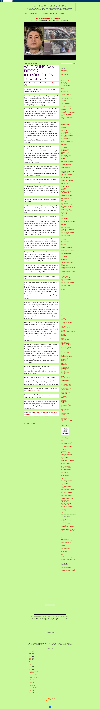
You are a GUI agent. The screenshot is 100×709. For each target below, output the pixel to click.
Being (62, 440)
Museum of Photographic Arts (67, 141)
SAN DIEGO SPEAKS (65, 86)
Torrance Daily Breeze (65, 398)
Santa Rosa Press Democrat (66, 390)
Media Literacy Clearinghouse (67, 161)
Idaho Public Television (65, 500)
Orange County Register (65, 377)
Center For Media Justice (66, 279)
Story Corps (63, 194)
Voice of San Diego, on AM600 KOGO (68, 112)
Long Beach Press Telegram (66, 356)
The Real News (64, 551)
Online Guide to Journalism (66, 156)
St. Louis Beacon (64, 484)
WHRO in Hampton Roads (66, 494)
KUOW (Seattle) (64, 449)
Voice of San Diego (64, 83)
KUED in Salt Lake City (65, 497)
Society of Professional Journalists (68, 271)
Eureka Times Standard (65, 327)
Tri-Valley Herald (64, 401)
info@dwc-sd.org (37, 397)
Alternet (62, 215)
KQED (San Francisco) (65, 448)
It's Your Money (64, 100)
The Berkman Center (65, 241)
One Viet (62, 376)
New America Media (65, 368)
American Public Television (66, 195)
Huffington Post (64, 330)
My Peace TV (63, 197)
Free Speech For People (65, 227)
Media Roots (63, 216)
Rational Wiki (63, 127)
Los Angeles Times (64, 359)
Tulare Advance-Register (66, 404)
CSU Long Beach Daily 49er (66, 322)
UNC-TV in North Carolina (66, 486)
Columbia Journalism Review (66, 247)
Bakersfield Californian (65, 317)
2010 (30, 693)
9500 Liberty (63, 543)
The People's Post (64, 91)
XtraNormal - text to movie (66, 164)
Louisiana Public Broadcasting (67, 506)
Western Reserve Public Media (67, 498)
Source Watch (63, 245)
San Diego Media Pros (65, 138)
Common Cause (64, 242)
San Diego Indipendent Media (66, 101)
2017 (30, 664)
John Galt (52, 698)
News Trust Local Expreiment (67, 159)
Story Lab (63, 261)
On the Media (63, 244)
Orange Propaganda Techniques (67, 135)
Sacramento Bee (64, 381)
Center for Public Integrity (66, 230)
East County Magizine (65, 111)
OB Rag (62, 88)
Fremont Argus (64, 336)
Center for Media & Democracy (67, 175)
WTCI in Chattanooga (65, 487)
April (32, 684)
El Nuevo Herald (64, 325)
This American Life (64, 259)
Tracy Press (63, 400)
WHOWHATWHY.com (65, 186)
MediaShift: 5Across (65, 152)
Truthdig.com (63, 402)
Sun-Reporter (63, 396)
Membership (45, 13)
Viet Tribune (63, 412)
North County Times (65, 372)
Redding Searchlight (65, 379)
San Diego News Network (66, 114)
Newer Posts (26, 421)
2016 (30, 666)
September (33, 674)
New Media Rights (64, 265)
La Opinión (63, 354)
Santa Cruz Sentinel (65, 389)
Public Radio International (66, 253)
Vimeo (62, 537)
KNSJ (62, 280)
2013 (30, 689)
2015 (30, 667)
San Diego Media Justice (50, 6)
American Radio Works (65, 233)
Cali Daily (63, 318)
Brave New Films (64, 218)
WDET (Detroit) (64, 470)
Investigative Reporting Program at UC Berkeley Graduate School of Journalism (68, 333)
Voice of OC (63, 414)
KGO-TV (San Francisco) (66, 347)
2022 (30, 656)
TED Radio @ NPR (64, 189)
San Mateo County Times (66, 388)
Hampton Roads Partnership (66, 495)
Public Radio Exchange (65, 285)
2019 (30, 661)
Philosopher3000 (52, 700)
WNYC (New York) (64, 472)
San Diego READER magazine (67, 108)
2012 (30, 690)
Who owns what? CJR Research (67, 162)
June (31, 680)
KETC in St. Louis (64, 483)
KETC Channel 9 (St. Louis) (66, 446)
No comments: (45, 416)
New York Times (64, 369)
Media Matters (64, 224)
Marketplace (63, 451)
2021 (30, 658)
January (32, 687)
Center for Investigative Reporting (67, 232)
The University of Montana (66, 469)
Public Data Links (53, 13)
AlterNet (62, 315)
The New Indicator (64, 82)
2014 (30, 669)
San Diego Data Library (65, 132)
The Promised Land (65, 223)
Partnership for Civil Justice (66, 181)
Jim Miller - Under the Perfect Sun (67, 80)
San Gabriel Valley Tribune (66, 385)
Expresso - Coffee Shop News (67, 90)
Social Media (61, 13)
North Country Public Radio (66, 492)
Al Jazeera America (65, 565)
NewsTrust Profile (64, 74)
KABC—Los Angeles (65, 342)
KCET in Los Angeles (65, 481)
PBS (62, 512)
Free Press (63, 274)
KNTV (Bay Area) (64, 348)
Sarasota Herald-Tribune (65, 392)
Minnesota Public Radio (65, 452)
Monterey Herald (64, 364)
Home (26, 13)
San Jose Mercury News (66, 387)
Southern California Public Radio (67, 229)
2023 (30, 654)
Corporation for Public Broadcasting (68, 221)
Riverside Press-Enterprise (66, 380)
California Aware (64, 185)
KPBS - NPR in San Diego (66, 277)
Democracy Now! (64, 276)
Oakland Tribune (64, 375)
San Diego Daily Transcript (66, 106)
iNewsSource (63, 118)
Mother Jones (63, 365)
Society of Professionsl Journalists (68, 570)
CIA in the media (64, 147)
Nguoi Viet (63, 371)
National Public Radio (65, 367)
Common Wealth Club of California (67, 250)
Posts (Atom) (32, 423)
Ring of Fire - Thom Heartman (67, 180)
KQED (62, 351)
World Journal (63, 419)
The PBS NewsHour (65, 475)
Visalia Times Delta (65, 413)
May (31, 682)
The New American (64, 178)
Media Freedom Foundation (66, 153)
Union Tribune (63, 104)
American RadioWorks (65, 438)
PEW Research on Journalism (67, 146)
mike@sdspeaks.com (65, 70)
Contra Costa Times (65, 321)
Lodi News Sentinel (64, 355)
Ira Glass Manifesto (65, 166)
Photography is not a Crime (66, 188)
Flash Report (63, 335)
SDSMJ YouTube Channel (66, 71)
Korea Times (63, 350)
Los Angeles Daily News (65, 358)
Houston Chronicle (64, 329)
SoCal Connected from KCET (66, 420)
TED (62, 554)
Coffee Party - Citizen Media (66, 204)
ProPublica (63, 258)
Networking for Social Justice (66, 117)
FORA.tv (62, 556)
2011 (30, 692)
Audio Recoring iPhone (65, 167)
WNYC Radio (63, 478)
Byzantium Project (64, 150)
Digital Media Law (64, 183)
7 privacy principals (65, 143)
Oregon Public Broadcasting (66, 455)
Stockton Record (64, 394)
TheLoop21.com (64, 397)
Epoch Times (63, 326)
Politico (62, 477)
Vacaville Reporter (64, 408)
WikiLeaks (63, 264)
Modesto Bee (63, 363)
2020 (30, 659)
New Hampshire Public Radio (66, 454)
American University (65, 510)
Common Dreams (64, 212)
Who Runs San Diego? (30, 63)
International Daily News (65, 340)
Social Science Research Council (67, 210)
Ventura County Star (65, 410)
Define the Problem (33, 13)
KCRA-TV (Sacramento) (65, 343)
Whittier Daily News (65, 418)
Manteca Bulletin (64, 360)
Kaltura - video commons (66, 542)
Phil (52, 699)
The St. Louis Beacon (65, 462)
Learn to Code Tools (65, 149)
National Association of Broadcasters (68, 572)
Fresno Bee (63, 338)
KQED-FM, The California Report (67, 352)
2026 (30, 650)
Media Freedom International (66, 198)
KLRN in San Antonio (65, 501)
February (33, 685)
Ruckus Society (64, 130)
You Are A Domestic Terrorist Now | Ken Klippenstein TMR (50, 18)
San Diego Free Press (65, 85)
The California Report (65, 252)
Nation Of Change (64, 203)
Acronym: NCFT (64, 201)
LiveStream (63, 158)
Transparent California (65, 124)
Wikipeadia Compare (65, 539)
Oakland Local (64, 373)
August (32, 676)
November (33, 671)
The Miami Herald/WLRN (66, 467)
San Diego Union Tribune (66, 383)
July (31, 679)
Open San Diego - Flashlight (66, 133)
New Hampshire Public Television (67, 489)
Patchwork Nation (64, 457)
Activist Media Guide (65, 129)
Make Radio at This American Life (67, 126)
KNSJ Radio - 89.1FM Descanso (67, 93)
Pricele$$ (63, 545)
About (40, 13)
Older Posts (56, 421)
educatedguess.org (64, 323)
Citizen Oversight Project (66, 94)
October (33, 672)
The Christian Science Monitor (67, 480)
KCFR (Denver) (64, 445)
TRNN (62, 200)
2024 (30, 653)
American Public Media (65, 219)
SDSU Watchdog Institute (66, 213)
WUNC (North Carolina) (65, 474)
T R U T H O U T (64, 226)
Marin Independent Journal (66, 361)
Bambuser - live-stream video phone (68, 540)
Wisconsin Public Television (66, 491)
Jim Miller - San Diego (65, 177)
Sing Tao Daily (64, 393)
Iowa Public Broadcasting (66, 503)
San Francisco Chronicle (66, 384)
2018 (30, 663)
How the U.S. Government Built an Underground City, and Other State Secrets (68, 531)
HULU (62, 553)
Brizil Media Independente (66, 567)
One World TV (63, 550)
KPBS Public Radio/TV (65, 103)
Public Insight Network (65, 235)
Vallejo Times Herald (65, 409)
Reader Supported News (65, 209)
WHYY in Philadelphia (65, 504)
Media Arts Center (64, 144)
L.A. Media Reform (64, 239)
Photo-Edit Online (64, 136)
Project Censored (64, 270)
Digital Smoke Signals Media (66, 174)
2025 (30, 651)
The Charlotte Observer (65, 466)
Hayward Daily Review (65, 339)
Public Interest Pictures (65, 548)
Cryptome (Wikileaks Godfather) (67, 262)
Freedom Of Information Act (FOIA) (68, 139)
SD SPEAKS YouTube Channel (67, 73)
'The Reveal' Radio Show (66, 283)
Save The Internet (64, 273)
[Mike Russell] (50, 707)
